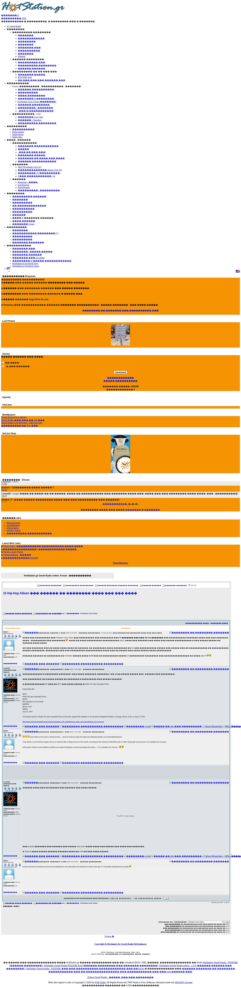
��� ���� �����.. (120, 346)
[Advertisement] (116, 605)
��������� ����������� (29, 533)
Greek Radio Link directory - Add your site (21, 423)
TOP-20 (193, 585)
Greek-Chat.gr (14, 530)
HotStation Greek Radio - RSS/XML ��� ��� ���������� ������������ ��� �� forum (85, 969)
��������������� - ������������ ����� (40, 549)
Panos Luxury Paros (13, 552)
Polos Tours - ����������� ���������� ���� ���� (43, 546)
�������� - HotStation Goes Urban (82, 613)
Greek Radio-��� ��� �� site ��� (23, 420)
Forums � (109, 936)
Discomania (13, 528)
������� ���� (219, 623)
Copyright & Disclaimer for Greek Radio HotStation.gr (120, 944)
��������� (86, 585)
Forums (61, 613)
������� (133, 510)
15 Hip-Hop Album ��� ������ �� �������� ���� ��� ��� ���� (70, 593)
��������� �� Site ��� (19, 426)
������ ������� (128, 585)
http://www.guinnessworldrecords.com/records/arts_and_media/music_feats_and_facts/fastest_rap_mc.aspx (63, 722)
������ (156, 585)
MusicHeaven (13, 523)
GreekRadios (13, 525)
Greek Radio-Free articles (14, 417)
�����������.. (115, 504)
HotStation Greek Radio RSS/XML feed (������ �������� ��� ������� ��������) (101, 965)
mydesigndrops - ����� (17, 555)
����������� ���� (197, 623)
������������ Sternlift (20, 558)
